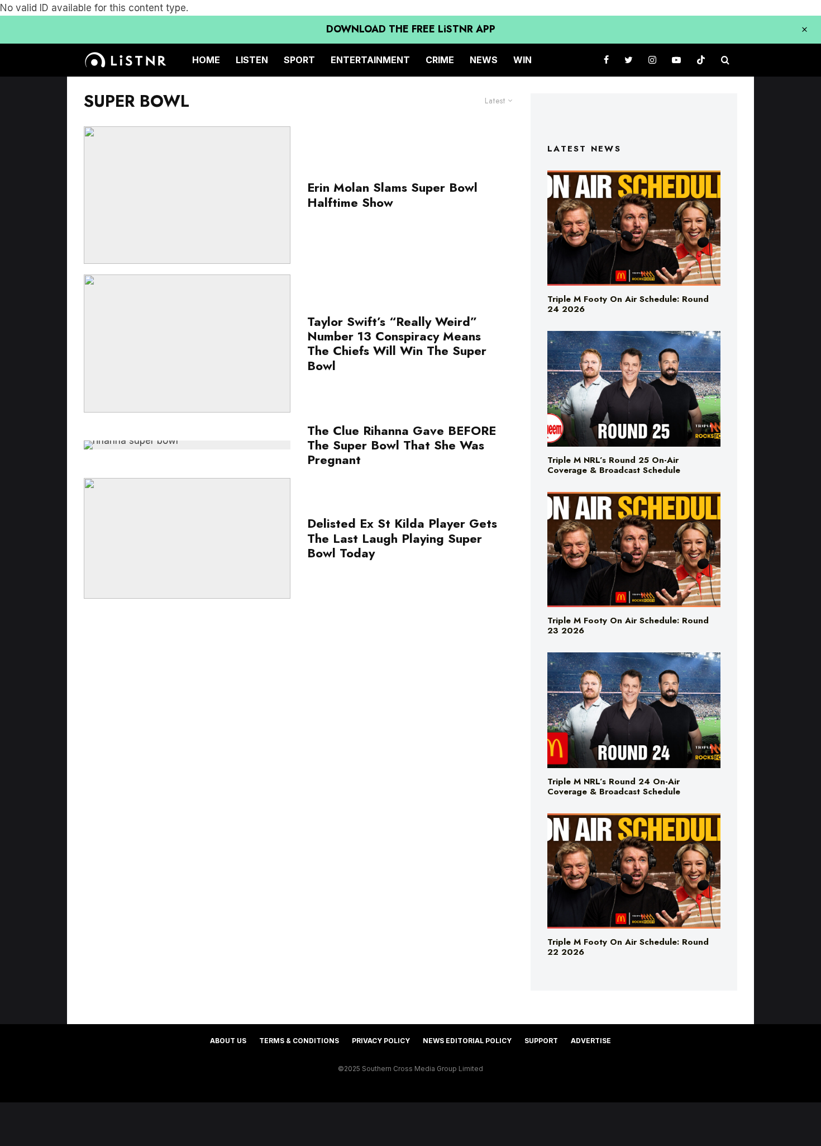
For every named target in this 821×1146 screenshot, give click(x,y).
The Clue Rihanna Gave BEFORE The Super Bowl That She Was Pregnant (401, 445)
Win (522, 59)
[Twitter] (629, 60)
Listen (252, 59)
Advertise (591, 1040)
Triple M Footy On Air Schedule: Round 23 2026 (628, 625)
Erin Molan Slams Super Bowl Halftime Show (392, 195)
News (484, 59)
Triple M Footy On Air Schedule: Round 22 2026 (628, 947)
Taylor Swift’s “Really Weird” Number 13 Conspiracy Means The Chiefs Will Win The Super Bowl (396, 343)
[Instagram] (652, 60)
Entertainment (370, 59)
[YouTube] (676, 60)
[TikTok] (701, 60)
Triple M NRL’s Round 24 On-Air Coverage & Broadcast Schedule (613, 786)
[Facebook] (606, 60)
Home (206, 59)
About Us (228, 1040)
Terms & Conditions (299, 1040)
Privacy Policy (381, 1040)
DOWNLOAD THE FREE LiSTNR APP (410, 29)
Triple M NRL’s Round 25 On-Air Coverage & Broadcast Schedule (613, 465)
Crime (440, 59)
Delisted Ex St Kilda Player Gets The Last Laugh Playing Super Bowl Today (402, 538)
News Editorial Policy (467, 1040)
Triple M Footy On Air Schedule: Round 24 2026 (628, 304)
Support (541, 1040)
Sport (299, 59)
